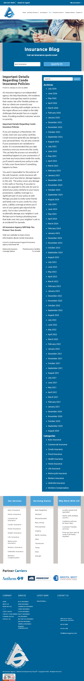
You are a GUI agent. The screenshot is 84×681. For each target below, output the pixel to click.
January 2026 (54, 117)
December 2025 (55, 122)
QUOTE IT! (56, 64)
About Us (6, 604)
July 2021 (52, 378)
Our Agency (43, 12)
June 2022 (52, 325)
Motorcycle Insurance (57, 473)
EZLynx (34, 671)
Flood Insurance (55, 454)
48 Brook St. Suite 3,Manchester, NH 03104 (67, 619)
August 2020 (53, 431)
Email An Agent (24, 3)
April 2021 (52, 392)
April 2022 (52, 334)
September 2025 (55, 137)
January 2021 (54, 407)
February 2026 (54, 113)
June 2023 (52, 267)
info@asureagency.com (68, 633)
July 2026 (52, 89)
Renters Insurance (56, 478)
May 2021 (52, 387)
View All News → (42, 601)
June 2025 (52, 151)
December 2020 (55, 411)
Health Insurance (55, 459)
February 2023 (54, 286)
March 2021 (53, 397)
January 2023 (54, 291)
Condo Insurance (15, 242)
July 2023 (52, 262)
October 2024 (54, 190)
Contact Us (79, 12)
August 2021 (53, 373)
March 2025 (53, 166)
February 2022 (54, 344)
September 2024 (55, 195)
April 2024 (52, 219)
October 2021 (54, 363)
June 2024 (52, 209)
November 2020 (55, 416)
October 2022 (54, 305)
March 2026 (53, 108)
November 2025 (55, 127)
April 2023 (52, 276)
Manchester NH (13, 244)
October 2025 (54, 132)
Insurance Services (32, 12)
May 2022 (52, 329)
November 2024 (55, 185)
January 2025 (54, 175)
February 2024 (54, 228)
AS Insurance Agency (9, 671)
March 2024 (53, 223)
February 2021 (54, 402)
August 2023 (53, 257)
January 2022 (54, 349)
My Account (75, 3)
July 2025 (52, 146)
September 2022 (55, 310)
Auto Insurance (54, 440)
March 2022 (53, 339)
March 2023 (53, 281)
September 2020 (55, 426)
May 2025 (52, 156)
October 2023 (54, 248)
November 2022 (55, 301)
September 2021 (55, 368)
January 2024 (54, 233)
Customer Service (58, 12)
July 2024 (52, 204)
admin (26, 88)
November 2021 (55, 358)
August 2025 (53, 142)
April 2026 (52, 103)
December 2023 (55, 238)
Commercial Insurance (57, 444)
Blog (50, 12)
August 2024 (53, 199)
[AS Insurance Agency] (9, 12)
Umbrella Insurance (56, 483)
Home (24, 12)
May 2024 (52, 214)
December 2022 (55, 296)
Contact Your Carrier (10, 614)
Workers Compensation (58, 488)
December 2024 (55, 180)
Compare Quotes (70, 12)
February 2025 (54, 170)
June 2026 (52, 93)
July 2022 (52, 320)
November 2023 (55, 243)
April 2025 (52, 161)
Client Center (7, 611)
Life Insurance (54, 468)
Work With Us (7, 606)
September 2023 (55, 252)
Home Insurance (55, 464)
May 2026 (52, 98)
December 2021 (55, 354)
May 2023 (52, 272)
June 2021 (52, 382)
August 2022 (53, 315)
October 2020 (54, 421)
